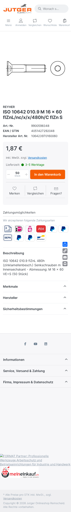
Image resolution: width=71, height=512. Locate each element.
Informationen (13, 360)
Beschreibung (13, 253)
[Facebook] (25, 344)
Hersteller (10, 298)
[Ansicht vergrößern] (35, 68)
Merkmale (10, 286)
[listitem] (35, 68)
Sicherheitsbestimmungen (23, 309)
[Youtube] (35, 344)
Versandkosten (37, 157)
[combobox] (51, 9)
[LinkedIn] (45, 344)
